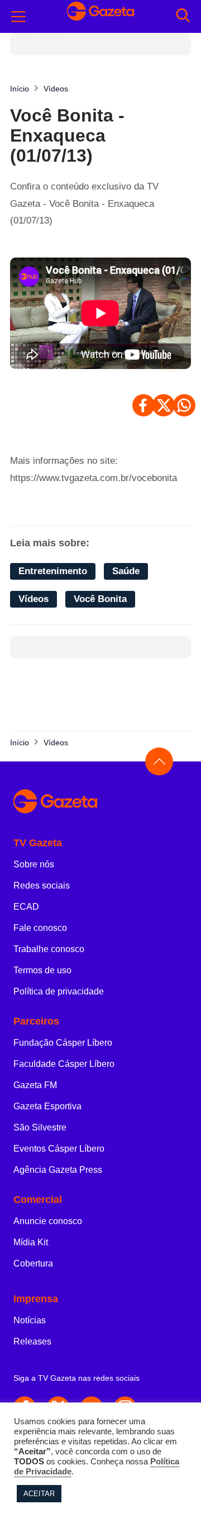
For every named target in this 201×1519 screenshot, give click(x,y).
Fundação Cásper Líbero (62, 1042)
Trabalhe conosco (48, 949)
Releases (32, 1341)
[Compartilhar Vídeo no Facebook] (143, 405)
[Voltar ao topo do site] (159, 761)
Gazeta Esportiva (47, 1106)
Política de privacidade (58, 991)
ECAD (26, 906)
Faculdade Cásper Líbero (63, 1064)
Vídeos (33, 599)
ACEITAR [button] (39, 1493)
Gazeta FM (35, 1085)
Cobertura (33, 1263)
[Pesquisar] (183, 16)
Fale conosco (40, 928)
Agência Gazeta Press (57, 1170)
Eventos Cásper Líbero (58, 1148)
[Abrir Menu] (18, 16)
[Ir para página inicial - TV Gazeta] (100, 16)
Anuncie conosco (47, 1221)
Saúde (126, 571)
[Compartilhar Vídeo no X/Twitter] (163, 405)
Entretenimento (52, 571)
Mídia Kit (30, 1242)
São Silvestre (39, 1127)
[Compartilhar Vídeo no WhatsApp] (184, 405)
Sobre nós (33, 864)
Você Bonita (100, 599)
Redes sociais (41, 885)
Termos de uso (42, 970)
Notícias (29, 1320)
